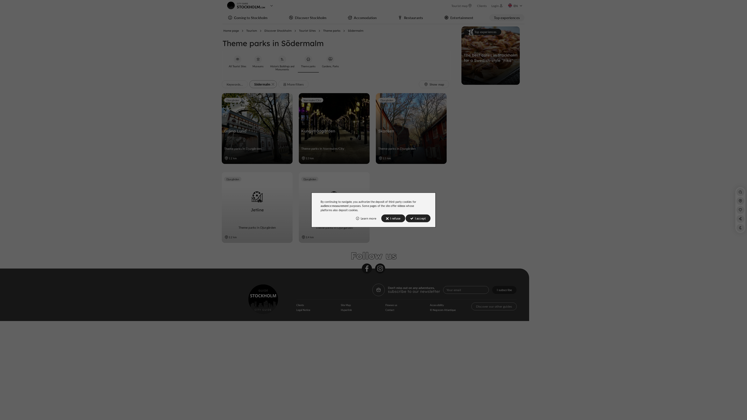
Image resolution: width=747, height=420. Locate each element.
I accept (420, 218)
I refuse (395, 218)
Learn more (368, 218)
